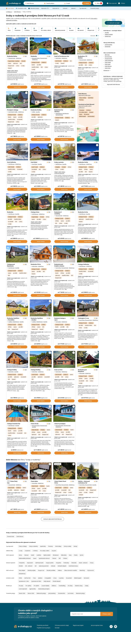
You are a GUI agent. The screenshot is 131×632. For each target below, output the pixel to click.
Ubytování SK (55, 8)
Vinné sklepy (58, 546)
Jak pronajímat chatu (97, 625)
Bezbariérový (22, 573)
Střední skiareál (56, 581)
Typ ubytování (82, 8)
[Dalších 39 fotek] (41, 413)
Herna (20, 555)
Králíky (16, 112)
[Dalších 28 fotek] (41, 151)
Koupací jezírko (49, 562)
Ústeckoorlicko (108, 44)
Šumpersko (107, 46)
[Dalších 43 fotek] (41, 470)
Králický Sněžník (109, 34)
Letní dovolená (91, 116)
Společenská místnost (44, 558)
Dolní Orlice (58, 58)
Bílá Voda (107, 54)
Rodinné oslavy (78, 585)
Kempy (75, 546)
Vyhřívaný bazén (39, 562)
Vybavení (73, 8)
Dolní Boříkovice (109, 60)
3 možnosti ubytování (36, 223)
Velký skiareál (47, 581)
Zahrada (53, 566)
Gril (35, 566)
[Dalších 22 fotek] (41, 45)
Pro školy (70, 585)
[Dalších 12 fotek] (17, 99)
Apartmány (90, 97)
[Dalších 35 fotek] (41, 253)
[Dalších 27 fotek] (17, 201)
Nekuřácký (82, 570)
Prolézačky (66, 562)
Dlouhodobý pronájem (43, 589)
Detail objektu (64, 87)
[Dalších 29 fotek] (64, 413)
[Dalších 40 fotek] (64, 99)
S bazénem (81, 110)
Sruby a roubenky (33, 546)
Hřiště (20, 578)
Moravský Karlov (36, 58)
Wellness (54, 585)
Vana (70, 555)
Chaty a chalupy (82, 97)
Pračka (75, 555)
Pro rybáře (36, 585)
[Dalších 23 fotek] (41, 307)
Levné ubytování (23, 589)
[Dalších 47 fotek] (64, 45)
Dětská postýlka (31, 570)
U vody (20, 550)
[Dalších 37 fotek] (64, 253)
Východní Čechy (59, 115)
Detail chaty (17, 87)
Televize (54, 558)
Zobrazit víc (106, 70)
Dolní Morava (17, 11)
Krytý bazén (30, 562)
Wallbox (60, 570)
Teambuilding (62, 585)
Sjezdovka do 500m (36, 581)
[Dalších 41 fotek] (88, 45)
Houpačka (58, 562)
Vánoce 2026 (31, 593)
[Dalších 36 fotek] (64, 151)
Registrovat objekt (78, 625)
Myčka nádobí (47, 555)
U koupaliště (48, 578)
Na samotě (86, 114)
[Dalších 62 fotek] (17, 45)
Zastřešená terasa (73, 566)
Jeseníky (38, 112)
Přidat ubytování (113, 3)
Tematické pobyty (94, 8)
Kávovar (26, 555)
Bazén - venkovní (83, 562)
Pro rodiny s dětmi (83, 112)
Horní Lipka (34, 164)
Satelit (32, 555)
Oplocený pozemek (43, 566)
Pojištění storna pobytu (43, 628)
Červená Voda (11, 58)
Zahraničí (65, 8)
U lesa (54, 578)
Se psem (91, 112)
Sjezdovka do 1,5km (24, 581)
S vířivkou (88, 110)
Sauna (80, 114)
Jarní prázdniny (51, 593)
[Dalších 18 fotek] (88, 253)
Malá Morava (59, 164)
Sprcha (81, 555)
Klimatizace (56, 555)
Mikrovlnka (63, 555)
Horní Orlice (58, 268)
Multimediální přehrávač (25, 558)
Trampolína (21, 562)
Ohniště (21, 566)
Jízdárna (40, 578)
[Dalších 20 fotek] (41, 99)
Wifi (60, 558)
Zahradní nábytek (62, 566)
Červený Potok (108, 58)
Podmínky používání (42, 625)
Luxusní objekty (45, 585)
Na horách (86, 578)
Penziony (81, 100)
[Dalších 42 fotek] (88, 151)
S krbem (65, 558)
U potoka (61, 578)
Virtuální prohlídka (51, 570)
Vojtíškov (10, 321)
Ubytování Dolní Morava (113, 84)
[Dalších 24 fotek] (17, 253)
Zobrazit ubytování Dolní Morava (52, 519)
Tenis (34, 578)
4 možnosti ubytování (12, 72)
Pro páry (21, 585)
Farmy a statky (67, 546)
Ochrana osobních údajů (62, 625)
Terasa (91, 562)
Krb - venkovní (28, 566)
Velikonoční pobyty (41, 593)
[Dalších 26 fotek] (41, 201)
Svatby (86, 585)
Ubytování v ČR (45, 8)
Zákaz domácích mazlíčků (70, 570)
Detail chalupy (41, 87)
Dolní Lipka (107, 64)
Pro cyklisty (28, 585)
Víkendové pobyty (34, 8)
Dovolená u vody (22, 8)
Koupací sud (41, 570)
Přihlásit (123, 3)
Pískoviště (73, 562)
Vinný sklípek (22, 570)
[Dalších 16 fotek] (17, 470)
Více (17, 79)
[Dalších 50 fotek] (17, 413)
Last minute (11, 8)
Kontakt (57, 628)
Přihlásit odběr (107, 614)
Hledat (87, 3)
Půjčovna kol (90, 570)
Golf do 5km (27, 578)
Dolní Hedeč (11, 112)
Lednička (39, 555)
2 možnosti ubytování (59, 173)
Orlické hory (18, 58)
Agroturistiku (32, 589)
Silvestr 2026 (22, 593)
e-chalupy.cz (9, 11)
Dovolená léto (61, 593)
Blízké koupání (82, 116)
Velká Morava (59, 113)
